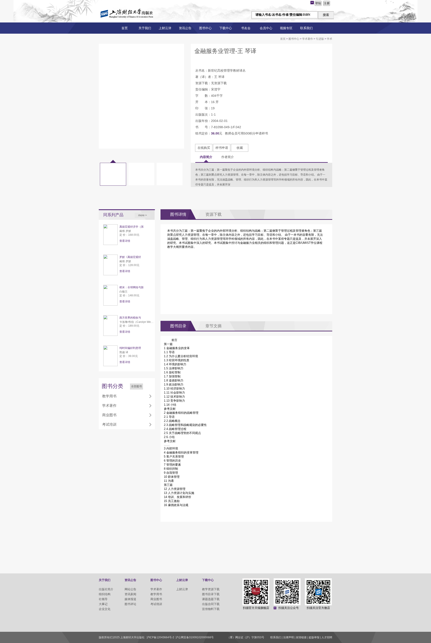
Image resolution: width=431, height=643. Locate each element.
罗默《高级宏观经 (130, 257)
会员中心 (266, 28)
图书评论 (130, 604)
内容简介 (206, 157)
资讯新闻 (130, 594)
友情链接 (301, 637)
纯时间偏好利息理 (130, 348)
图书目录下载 (211, 594)
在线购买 (204, 148)
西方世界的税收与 (130, 317)
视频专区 (286, 28)
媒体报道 (130, 599)
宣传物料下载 (211, 609)
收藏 (240, 148)
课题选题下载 (211, 599)
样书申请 (222, 148)
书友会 (246, 28)
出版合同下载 (211, 604)
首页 (124, 28)
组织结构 (104, 594)
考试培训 (109, 424)
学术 (329, 38)
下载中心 (225, 28)
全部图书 (136, 386)
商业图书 (109, 415)
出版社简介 (106, 589)
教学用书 (109, 396)
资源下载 (213, 214)
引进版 (320, 38)
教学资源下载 (211, 589)
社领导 (103, 599)
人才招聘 (326, 637)
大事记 (103, 604)
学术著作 (307, 38)
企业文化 (104, 609)
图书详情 (178, 214)
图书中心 (205, 28)
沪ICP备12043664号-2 (160, 637)
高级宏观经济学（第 (131, 226)
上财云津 (165, 28)
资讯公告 (185, 28)
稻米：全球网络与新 (131, 287)
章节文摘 (213, 326)
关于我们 (145, 28)
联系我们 (306, 28)
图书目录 (178, 326)
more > (142, 215)
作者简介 (227, 157)
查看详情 (124, 240)
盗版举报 (314, 637)
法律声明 (288, 637)
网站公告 (130, 589)
